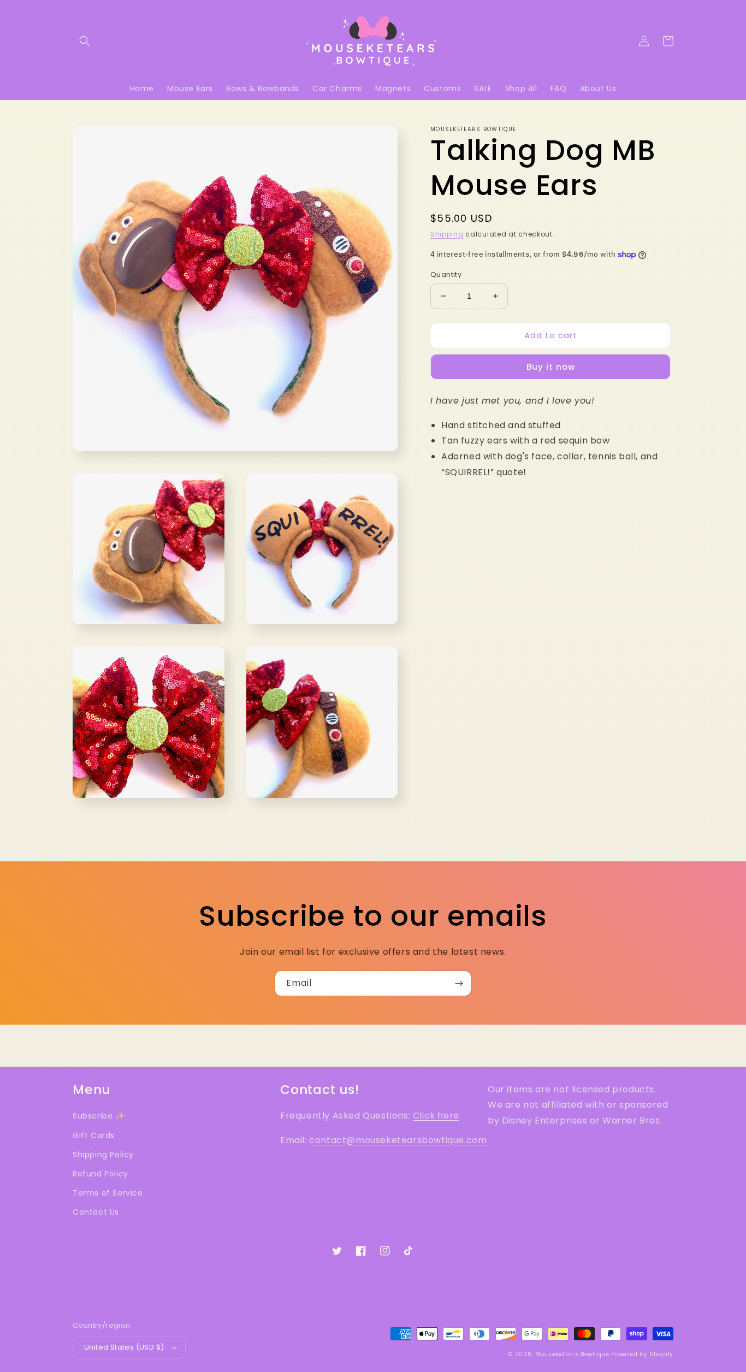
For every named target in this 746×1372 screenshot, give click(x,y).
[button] (85, 41)
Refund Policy (100, 1173)
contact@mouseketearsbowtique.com (399, 1140)
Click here (436, 1115)
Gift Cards (94, 1135)
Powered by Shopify (642, 1354)
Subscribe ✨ (99, 1115)
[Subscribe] (459, 983)
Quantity (445, 274)
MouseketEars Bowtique (572, 1354)
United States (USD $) (124, 1347)
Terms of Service (108, 1192)
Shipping (447, 234)
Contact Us (96, 1212)
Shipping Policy (103, 1154)
